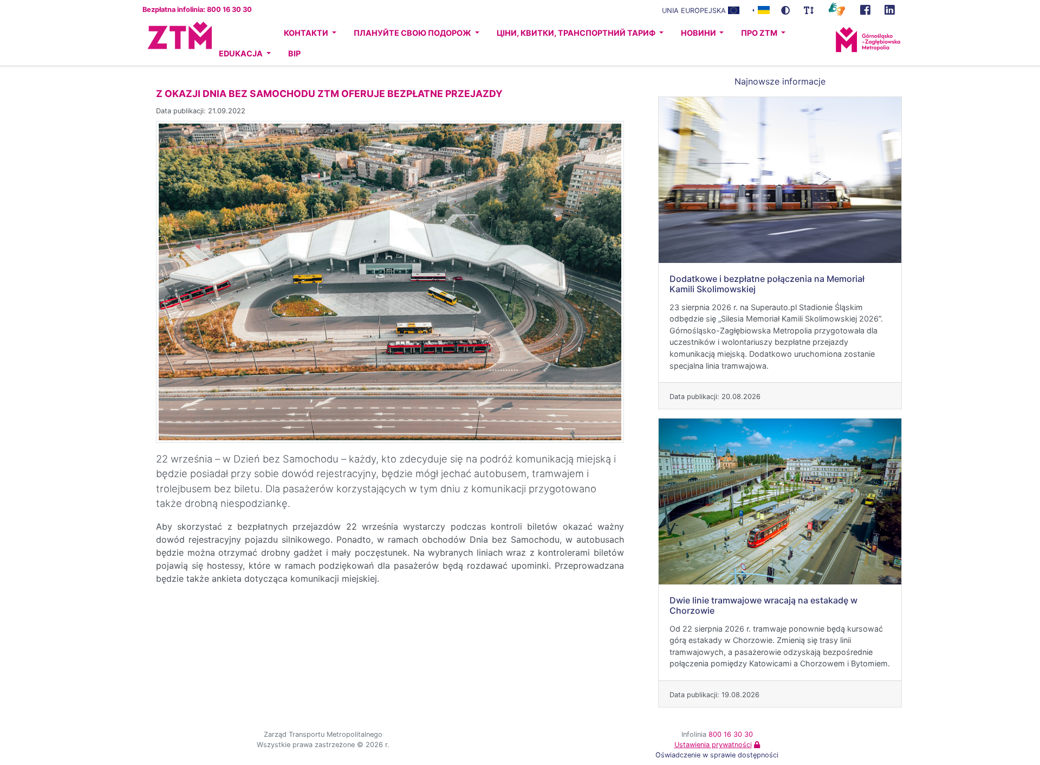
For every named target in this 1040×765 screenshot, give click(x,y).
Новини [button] (699, 32)
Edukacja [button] (241, 53)
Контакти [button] (307, 32)
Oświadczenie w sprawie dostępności (716, 755)
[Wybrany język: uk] (761, 9)
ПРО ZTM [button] (760, 32)
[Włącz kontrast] (785, 10)
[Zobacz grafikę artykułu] (390, 280)
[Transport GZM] (865, 10)
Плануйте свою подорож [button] (413, 32)
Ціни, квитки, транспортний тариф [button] (577, 32)
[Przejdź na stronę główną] (170, 43)
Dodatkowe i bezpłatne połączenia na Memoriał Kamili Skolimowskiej (767, 283)
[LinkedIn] (889, 10)
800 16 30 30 (730, 734)
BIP (294, 53)
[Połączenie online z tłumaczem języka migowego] (837, 8)
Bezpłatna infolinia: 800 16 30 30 (197, 9)
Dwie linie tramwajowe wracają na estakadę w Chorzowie (763, 605)
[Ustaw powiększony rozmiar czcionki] (809, 10)
